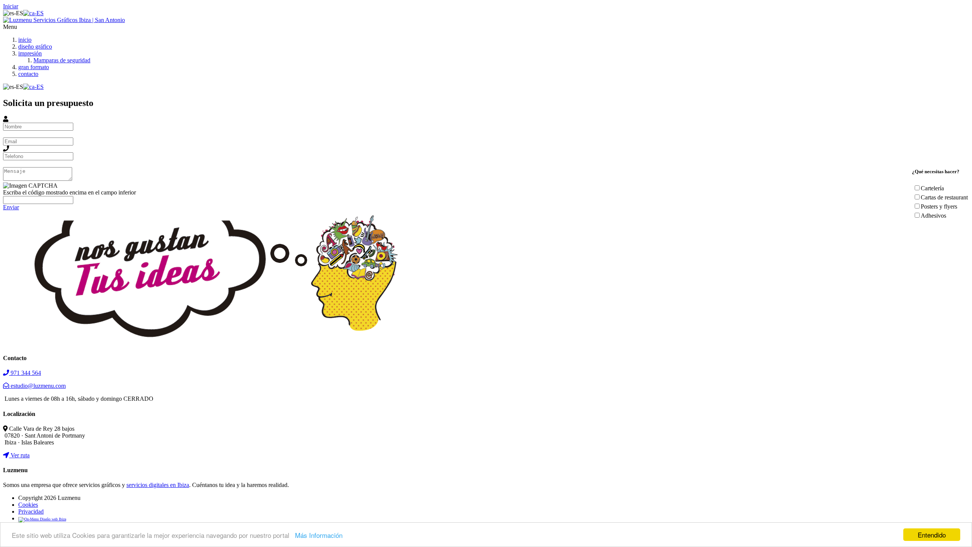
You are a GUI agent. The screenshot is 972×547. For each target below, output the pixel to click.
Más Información (318, 535)
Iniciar (10, 6)
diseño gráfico (35, 46)
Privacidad (31, 511)
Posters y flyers (939, 206)
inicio (25, 39)
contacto (28, 74)
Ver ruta (19, 455)
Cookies (28, 504)
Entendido (932, 534)
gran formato (33, 67)
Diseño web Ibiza (52, 519)
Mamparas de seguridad (61, 60)
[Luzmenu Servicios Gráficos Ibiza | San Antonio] (64, 20)
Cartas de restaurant (944, 197)
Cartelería (932, 188)
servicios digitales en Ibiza (157, 485)
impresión (30, 53)
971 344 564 (25, 373)
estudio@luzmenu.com (37, 386)
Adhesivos (933, 215)
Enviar (11, 207)
